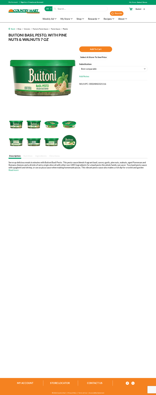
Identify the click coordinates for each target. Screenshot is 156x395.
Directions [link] (54, 156)
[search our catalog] (55, 8)
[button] (16, 124)
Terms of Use (82, 393)
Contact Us (94, 383)
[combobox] (48, 8)
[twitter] (133, 383)
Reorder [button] (118, 13)
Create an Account (35, 2)
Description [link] (15, 156)
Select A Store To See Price (93, 57)
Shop (19, 29)
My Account (13, 2)
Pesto (65, 29)
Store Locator (60, 383)
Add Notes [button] (84, 76)
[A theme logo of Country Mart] (24, 6)
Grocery (27, 29)
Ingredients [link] (41, 156)
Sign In (23, 2)
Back (13, 29)
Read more (14, 170)
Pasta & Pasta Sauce (40, 29)
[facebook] (127, 383)
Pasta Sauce (55, 29)
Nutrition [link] (27, 156)
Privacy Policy (72, 393)
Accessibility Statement (96, 393)
